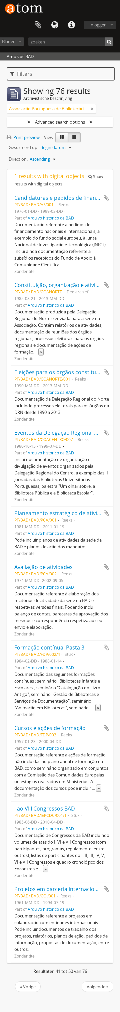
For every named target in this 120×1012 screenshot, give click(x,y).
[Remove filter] (92, 108)
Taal (54, 25)
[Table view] (74, 137)
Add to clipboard (106, 197)
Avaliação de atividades (43, 567)
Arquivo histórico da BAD (51, 218)
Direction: (18, 159)
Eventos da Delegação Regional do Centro (66, 432)
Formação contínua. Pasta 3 (49, 647)
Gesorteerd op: (23, 147)
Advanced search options (60, 122)
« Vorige (28, 987)
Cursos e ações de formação (50, 728)
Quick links (71, 25)
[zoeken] (109, 41)
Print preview (26, 137)
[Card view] (61, 137)
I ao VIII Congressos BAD (44, 808)
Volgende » (97, 987)
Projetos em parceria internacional (58, 889)
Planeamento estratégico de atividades (63, 513)
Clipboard (38, 25)
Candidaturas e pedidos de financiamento (67, 197)
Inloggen (98, 25)
